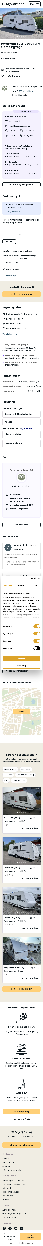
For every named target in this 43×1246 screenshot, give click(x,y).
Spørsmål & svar (10, 1217)
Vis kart (21, 711)
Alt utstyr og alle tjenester (21, 184)
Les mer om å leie (21, 1119)
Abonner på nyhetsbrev (21, 1145)
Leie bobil (6, 1188)
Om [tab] (35, 585)
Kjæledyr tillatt (10, 769)
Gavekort (6, 1166)
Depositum (8, 381)
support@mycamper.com (14, 1213)
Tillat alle (21, 659)
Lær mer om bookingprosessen (21, 1243)
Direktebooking (19, 780)
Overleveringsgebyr (12, 386)
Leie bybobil (7, 1195)
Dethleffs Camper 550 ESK (28, 257)
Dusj (6, 780)
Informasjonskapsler (12, 1170)
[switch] (36, 633)
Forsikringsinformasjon (13, 1180)
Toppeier (8, 775)
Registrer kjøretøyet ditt (13, 1184)
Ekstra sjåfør (8, 391)
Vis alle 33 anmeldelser (16, 671)
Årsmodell (7, 262)
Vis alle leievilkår (10, 334)
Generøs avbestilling (25, 775)
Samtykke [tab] (8, 585)
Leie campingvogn (10, 1192)
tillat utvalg (21, 666)
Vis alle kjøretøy (21, 1111)
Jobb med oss (9, 1162)
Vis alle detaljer (9, 275)
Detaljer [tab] (21, 585)
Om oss (5, 1158)
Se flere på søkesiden (21, 989)
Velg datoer (30, 1236)
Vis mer (9, 241)
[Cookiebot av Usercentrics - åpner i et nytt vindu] (30, 578)
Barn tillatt (26, 769)
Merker (5, 1199)
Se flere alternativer (23, 294)
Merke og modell (10, 255)
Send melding (21, 524)
